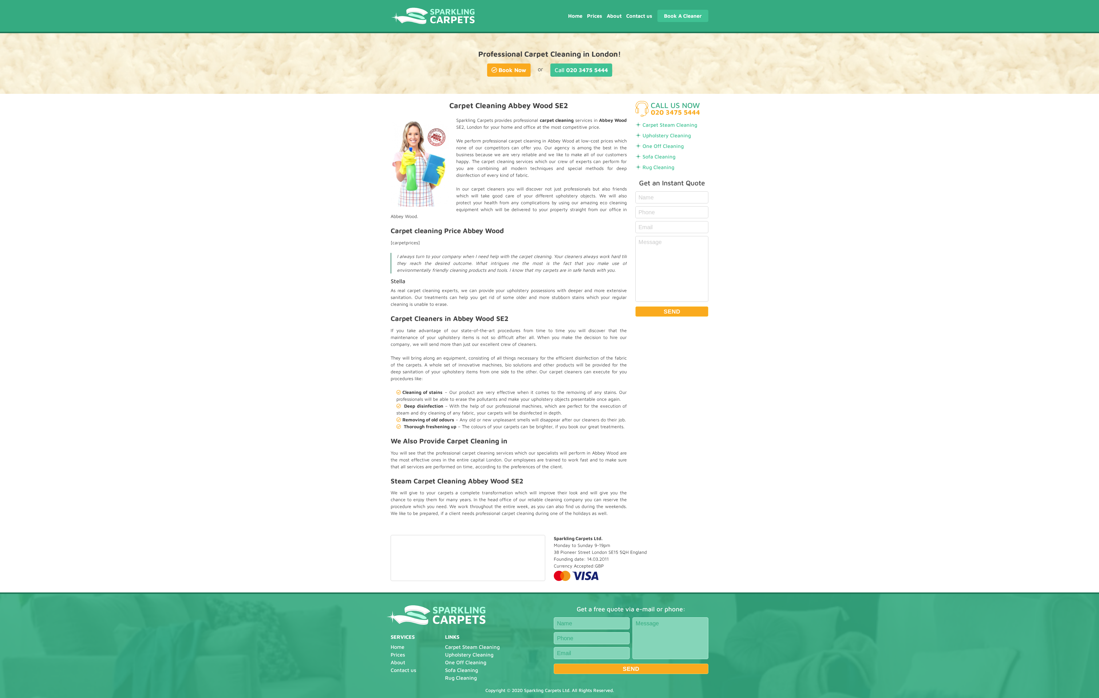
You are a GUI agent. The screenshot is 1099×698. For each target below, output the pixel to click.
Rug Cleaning (658, 167)
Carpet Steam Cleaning (670, 125)
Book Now (512, 70)
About (614, 16)
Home (575, 16)
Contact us (639, 16)
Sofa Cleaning (659, 157)
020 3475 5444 (581, 70)
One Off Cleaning (663, 146)
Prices (594, 16)
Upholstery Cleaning (667, 135)
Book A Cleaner (683, 16)
